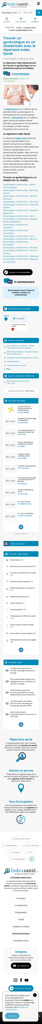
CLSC (30, 852)
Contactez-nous (21, 940)
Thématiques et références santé (19, 58)
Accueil (18, 27)
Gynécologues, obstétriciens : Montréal (20, 247)
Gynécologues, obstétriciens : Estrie (19, 216)
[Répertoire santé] (31, 859)
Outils (21, 919)
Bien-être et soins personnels (23, 566)
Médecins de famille (22, 839)
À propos (21, 898)
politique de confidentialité (16, 1008)
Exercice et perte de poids (21, 581)
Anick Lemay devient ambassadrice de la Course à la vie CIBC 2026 (23, 714)
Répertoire (6, 22)
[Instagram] (15, 980)
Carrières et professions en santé (23, 574)
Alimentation (16, 560)
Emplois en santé (21, 926)
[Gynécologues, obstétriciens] (21, 527)
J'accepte (12, 1015)
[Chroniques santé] (21, 649)
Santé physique (18, 609)
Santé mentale (17, 603)
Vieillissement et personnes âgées (23, 641)
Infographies (35, 22)
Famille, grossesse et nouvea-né (22, 589)
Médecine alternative (19, 597)
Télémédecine (11, 845)
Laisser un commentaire (19, 272)
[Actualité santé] (21, 724)
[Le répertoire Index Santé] (19, 318)
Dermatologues (18, 859)
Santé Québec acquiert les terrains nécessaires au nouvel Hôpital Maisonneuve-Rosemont (22, 692)
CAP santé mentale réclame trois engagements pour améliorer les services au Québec (22, 681)
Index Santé (20, 138)
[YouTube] (26, 980)
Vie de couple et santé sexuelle (22, 626)
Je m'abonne (23, 965)
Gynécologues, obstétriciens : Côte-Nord (21, 201)
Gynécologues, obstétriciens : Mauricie (20, 239)
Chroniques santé (29, 27)
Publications (21, 912)
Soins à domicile (32, 845)
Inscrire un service (23, 988)
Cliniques (16, 852)
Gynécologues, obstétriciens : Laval (18, 236)
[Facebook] (21, 980)
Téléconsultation (17, 544)
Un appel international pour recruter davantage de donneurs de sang (22, 670)
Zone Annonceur (21, 933)
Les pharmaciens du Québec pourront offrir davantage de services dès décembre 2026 (21, 703)
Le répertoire (21, 905)
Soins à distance (21, 22)
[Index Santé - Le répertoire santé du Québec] (16, 5)
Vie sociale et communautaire (23, 633)
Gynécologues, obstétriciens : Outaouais (21, 256)
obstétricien (17, 117)
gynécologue (11, 109)
